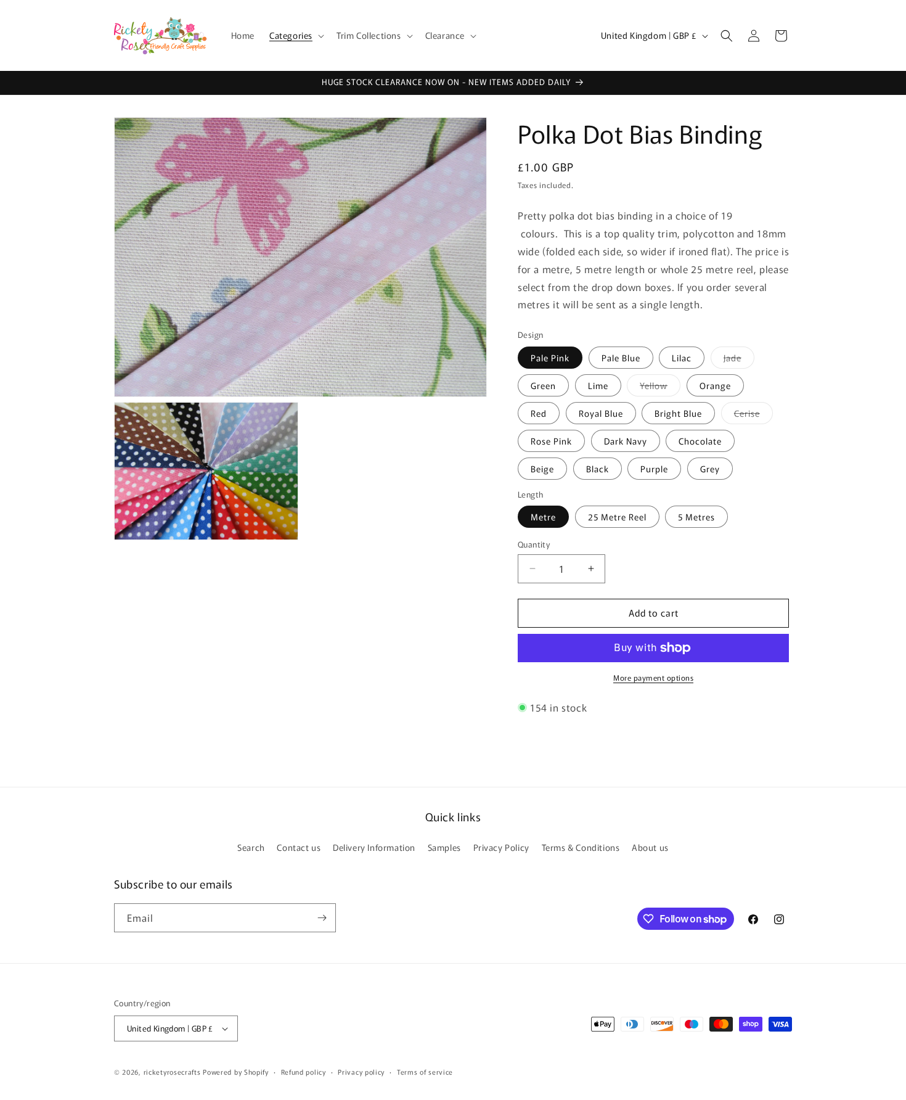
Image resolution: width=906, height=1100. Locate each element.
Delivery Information (374, 847)
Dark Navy (625, 441)
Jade (739, 360)
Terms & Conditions (581, 847)
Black (597, 468)
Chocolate (700, 441)
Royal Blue (601, 413)
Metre (543, 517)
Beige (542, 468)
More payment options (653, 677)
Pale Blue (621, 357)
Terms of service (425, 1072)
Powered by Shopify (236, 1072)
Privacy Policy (501, 847)
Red (539, 413)
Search (251, 847)
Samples (444, 847)
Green (543, 385)
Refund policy (303, 1072)
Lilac (682, 357)
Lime (598, 385)
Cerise (753, 415)
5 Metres (696, 517)
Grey (710, 468)
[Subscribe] (321, 917)
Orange (715, 385)
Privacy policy (361, 1072)
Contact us (298, 847)
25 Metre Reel (617, 517)
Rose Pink (551, 441)
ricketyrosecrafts (172, 1072)
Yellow (660, 387)
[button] (295, 35)
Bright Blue (678, 413)
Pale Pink (550, 357)
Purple (654, 468)
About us (650, 847)
